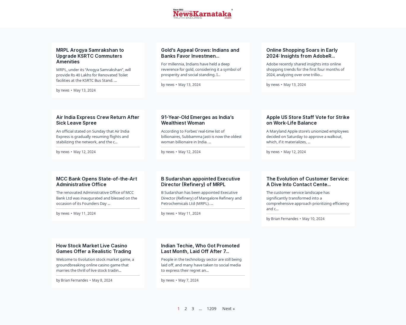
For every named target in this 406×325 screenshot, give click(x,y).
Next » (228, 308)
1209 (211, 308)
